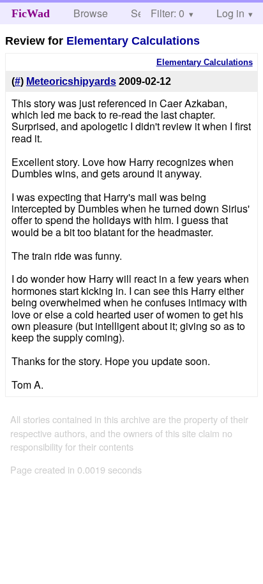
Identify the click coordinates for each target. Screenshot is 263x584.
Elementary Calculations (133, 40)
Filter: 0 (167, 13)
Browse (90, 13)
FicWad (30, 13)
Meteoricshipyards (71, 81)
